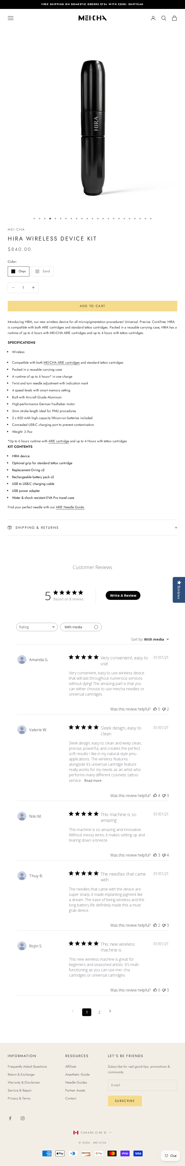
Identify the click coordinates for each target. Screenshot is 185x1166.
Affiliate (70, 1066)
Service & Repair (20, 1090)
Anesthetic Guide (77, 1074)
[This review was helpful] (155, 795)
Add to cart (93, 306)
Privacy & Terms (19, 1098)
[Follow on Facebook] (10, 1118)
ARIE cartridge (58, 441)
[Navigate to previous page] (74, 1011)
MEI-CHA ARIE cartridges (62, 362)
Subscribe (125, 1101)
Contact (70, 1098)
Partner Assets (75, 1090)
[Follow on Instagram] (22, 1118)
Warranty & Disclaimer (24, 1082)
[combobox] (37, 627)
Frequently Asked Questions (27, 1066)
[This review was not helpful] (163, 709)
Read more (93, 780)
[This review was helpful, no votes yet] (155, 709)
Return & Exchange (21, 1074)
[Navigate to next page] (111, 1011)
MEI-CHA (16, 229)
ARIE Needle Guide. (70, 507)
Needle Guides (76, 1082)
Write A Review (123, 595)
